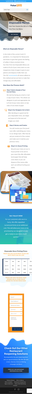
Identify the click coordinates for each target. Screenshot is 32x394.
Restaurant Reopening (20, 382)
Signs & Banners (9, 383)
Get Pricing (14, 34)
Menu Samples (8, 382)
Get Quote (17, 329)
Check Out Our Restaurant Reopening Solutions (16, 370)
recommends (13, 75)
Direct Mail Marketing (20, 383)
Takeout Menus (11, 380)
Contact (15, 385)
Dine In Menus (20, 380)
